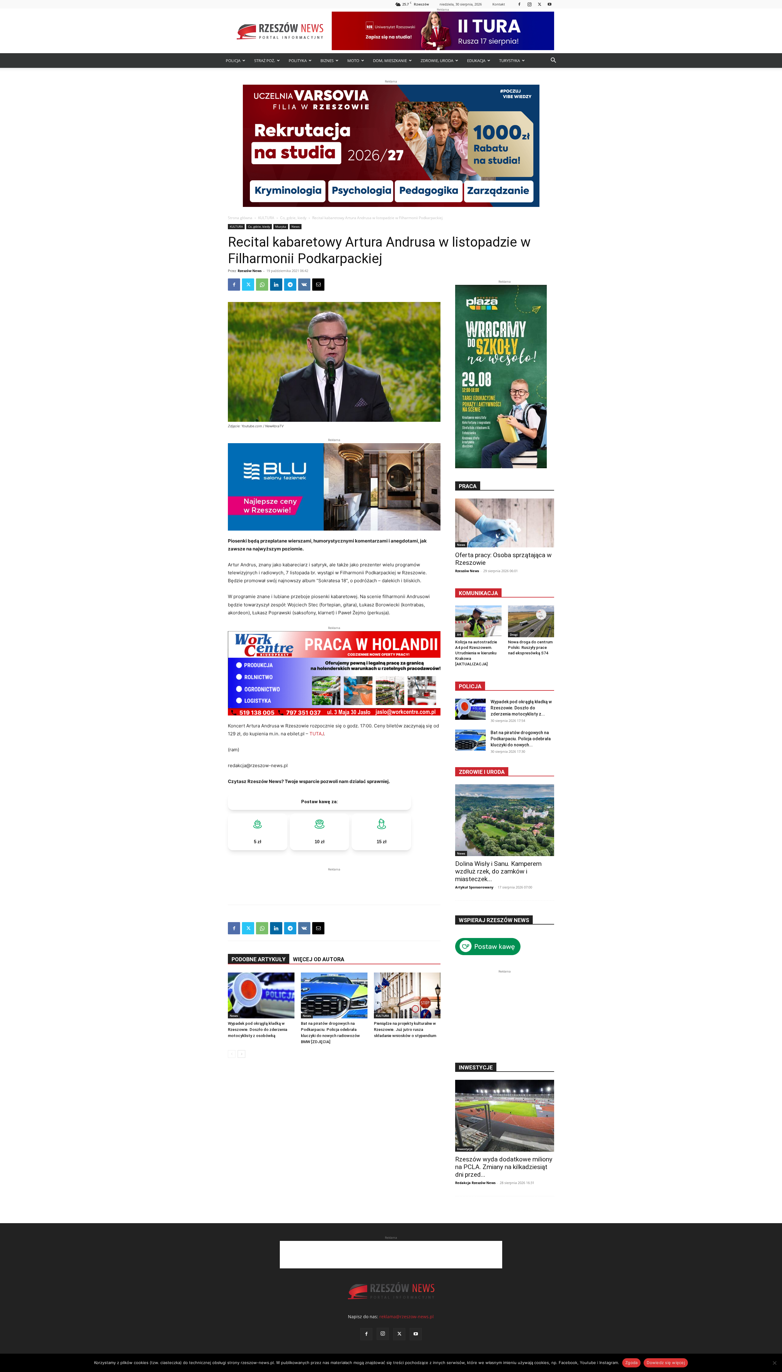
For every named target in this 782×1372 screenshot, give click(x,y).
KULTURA (266, 217)
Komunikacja (478, 593)
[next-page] (241, 1054)
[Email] (318, 284)
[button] (553, 61)
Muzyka (280, 226)
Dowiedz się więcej (666, 1362)
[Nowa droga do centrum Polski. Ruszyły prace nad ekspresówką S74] (531, 621)
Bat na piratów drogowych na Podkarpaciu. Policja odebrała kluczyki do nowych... (521, 738)
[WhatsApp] (262, 284)
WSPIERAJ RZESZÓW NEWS (494, 920)
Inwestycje (465, 1149)
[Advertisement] (334, 882)
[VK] (304, 284)
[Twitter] (539, 4)
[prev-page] (232, 1054)
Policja (470, 686)
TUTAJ (316, 734)
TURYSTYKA (509, 60)
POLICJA (233, 60)
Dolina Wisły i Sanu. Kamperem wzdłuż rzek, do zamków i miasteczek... (498, 871)
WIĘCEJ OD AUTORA (318, 959)
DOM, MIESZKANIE (390, 60)
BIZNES (327, 60)
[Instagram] (529, 4)
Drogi (514, 634)
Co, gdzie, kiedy (293, 217)
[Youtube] (549, 4)
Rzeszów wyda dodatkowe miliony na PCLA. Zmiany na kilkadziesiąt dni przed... (503, 1167)
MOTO (353, 60)
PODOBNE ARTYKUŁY (259, 959)
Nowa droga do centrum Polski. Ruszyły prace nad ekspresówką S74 (530, 647)
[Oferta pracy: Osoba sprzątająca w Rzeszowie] (504, 522)
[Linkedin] (276, 284)
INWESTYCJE (476, 1067)
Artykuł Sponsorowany (474, 887)
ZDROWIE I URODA (482, 772)
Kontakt (498, 4)
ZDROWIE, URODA (437, 60)
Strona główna (240, 217)
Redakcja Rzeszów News (475, 1182)
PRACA (468, 486)
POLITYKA (298, 60)
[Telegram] (290, 284)
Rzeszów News (249, 270)
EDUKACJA (476, 60)
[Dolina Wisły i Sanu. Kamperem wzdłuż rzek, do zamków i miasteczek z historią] (504, 820)
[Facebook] (519, 4)
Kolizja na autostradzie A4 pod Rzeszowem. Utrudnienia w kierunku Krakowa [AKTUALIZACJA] (476, 653)
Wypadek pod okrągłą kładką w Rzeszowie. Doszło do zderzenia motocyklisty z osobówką (257, 1029)
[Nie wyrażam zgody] (774, 1363)
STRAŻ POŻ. (264, 60)
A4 (459, 634)
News (295, 226)
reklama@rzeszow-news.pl (406, 1316)
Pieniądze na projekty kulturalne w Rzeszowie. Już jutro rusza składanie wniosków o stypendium (405, 1029)
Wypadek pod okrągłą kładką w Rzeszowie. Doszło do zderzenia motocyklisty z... (521, 707)
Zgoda (631, 1362)
